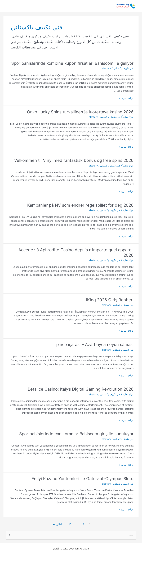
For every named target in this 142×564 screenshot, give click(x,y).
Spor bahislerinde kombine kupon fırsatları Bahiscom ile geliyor (72, 63)
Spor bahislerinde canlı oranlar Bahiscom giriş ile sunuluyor (76, 433)
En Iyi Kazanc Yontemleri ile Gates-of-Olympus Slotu (83, 478)
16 (70, 524)
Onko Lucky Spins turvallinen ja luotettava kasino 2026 (80, 111)
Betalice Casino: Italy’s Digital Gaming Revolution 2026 (81, 389)
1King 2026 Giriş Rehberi (109, 299)
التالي (58, 524)
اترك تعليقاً (128, 117)
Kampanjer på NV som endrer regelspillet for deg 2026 (80, 205)
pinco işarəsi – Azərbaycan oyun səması (95, 344)
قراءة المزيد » (126, 98)
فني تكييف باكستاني (123, 68)
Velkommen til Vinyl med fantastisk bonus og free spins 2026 (74, 160)
